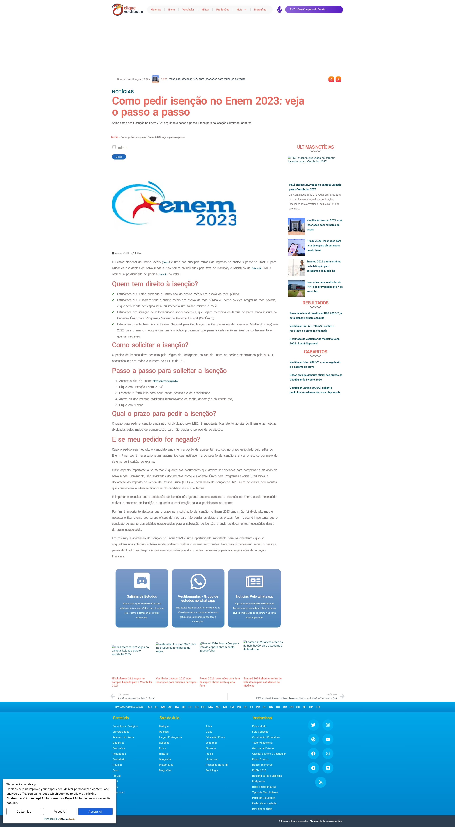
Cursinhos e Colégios (125, 726)
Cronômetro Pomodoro (266, 737)
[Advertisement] (227, 46)
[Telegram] (313, 767)
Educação (257, 268)
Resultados (119, 753)
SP (311, 707)
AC (150, 707)
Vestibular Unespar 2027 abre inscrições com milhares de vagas (324, 225)
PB (239, 707)
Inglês (209, 753)
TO (318, 707)
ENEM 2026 (259, 770)
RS (291, 707)
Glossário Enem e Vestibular (269, 753)
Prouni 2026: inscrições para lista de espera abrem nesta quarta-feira (220, 682)
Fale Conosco (260, 731)
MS (218, 707)
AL (156, 707)
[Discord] (327, 767)
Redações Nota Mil (217, 764)
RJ (264, 707)
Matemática (166, 764)
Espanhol (211, 742)
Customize (24, 811)
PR (258, 707)
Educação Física (215, 737)
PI (251, 707)
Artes (209, 726)
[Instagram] (327, 724)
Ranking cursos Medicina (267, 775)
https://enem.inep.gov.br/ (165, 381)
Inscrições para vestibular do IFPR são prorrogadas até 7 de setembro (325, 287)
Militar (205, 9)
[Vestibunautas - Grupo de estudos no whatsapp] (198, 581)
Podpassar (258, 781)
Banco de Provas (262, 764)
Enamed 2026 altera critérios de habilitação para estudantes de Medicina (262, 682)
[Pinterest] (313, 739)
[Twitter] (313, 724)
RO (278, 707)
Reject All (59, 811)
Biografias (260, 9)
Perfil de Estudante (263, 797)
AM (163, 707)
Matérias (156, 9)
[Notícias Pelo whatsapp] (254, 581)
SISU (115, 786)
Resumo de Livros (123, 737)
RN (271, 707)
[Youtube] (327, 739)
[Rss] (320, 782)
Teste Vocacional (262, 742)
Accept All (95, 811)
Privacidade (259, 726)
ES (196, 707)
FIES (115, 781)
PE (245, 707)
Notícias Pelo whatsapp (254, 596)
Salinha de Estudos (142, 596)
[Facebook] (313, 753)
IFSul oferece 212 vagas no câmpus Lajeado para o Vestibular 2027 (132, 682)
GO (203, 707)
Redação (164, 742)
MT (225, 707)
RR (285, 707)
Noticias (117, 764)
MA (210, 707)
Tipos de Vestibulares (265, 792)
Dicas (119, 156)
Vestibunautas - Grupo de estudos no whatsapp (198, 598)
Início (114, 137)
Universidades (121, 731)
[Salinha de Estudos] (142, 581)
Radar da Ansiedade (264, 803)
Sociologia (212, 770)
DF (190, 707)
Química (164, 731)
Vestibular (188, 9)
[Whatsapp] (327, 753)
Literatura (212, 759)
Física (162, 748)
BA (177, 707)
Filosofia (211, 748)
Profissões (222, 9)
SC (298, 707)
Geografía (165, 759)
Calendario (119, 759)
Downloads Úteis (262, 808)
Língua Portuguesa (170, 737)
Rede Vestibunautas (264, 786)
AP (170, 707)
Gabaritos (118, 742)
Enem (171, 9)
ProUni (117, 775)
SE (304, 707)
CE (184, 707)
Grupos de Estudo (263, 748)
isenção (163, 274)
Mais (239, 9)
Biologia (164, 726)
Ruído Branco (260, 759)
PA (232, 707)
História (163, 753)
